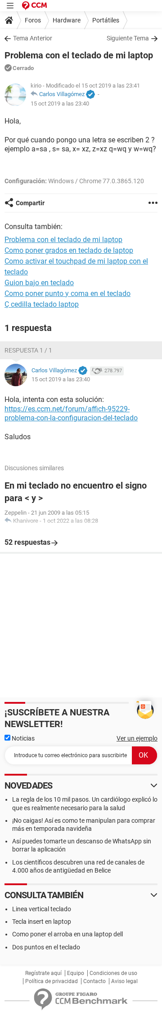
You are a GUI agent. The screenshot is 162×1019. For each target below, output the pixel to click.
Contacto (94, 981)
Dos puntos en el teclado (46, 947)
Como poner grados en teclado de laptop (68, 250)
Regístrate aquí (43, 973)
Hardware (67, 20)
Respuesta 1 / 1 (28, 350)
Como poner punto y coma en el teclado (67, 293)
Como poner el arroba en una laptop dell (67, 934)
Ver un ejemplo (137, 738)
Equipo (75, 973)
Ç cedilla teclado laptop (41, 304)
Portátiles (105, 20)
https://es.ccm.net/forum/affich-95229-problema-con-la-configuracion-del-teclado (71, 414)
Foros (33, 20)
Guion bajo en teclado (39, 282)
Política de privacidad (51, 981)
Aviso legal (124, 981)
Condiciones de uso (113, 973)
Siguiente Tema (128, 38)
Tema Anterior (32, 38)
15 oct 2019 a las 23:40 (60, 103)
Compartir (30, 203)
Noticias (22, 738)
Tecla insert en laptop (41, 921)
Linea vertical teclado (41, 909)
